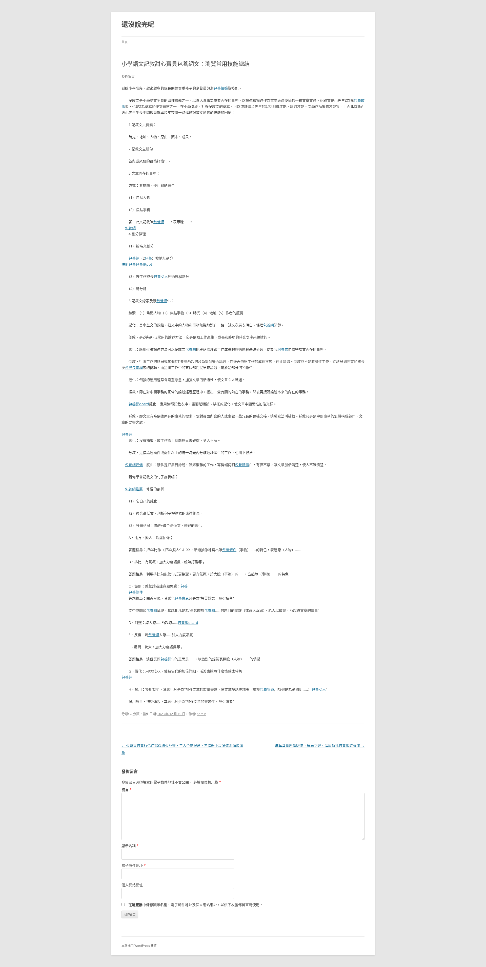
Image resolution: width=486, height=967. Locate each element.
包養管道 (267, 689)
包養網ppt (144, 264)
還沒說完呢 (138, 24)
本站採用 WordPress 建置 (139, 945)
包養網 (158, 221)
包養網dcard (139, 404)
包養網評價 (134, 464)
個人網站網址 (132, 884)
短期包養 (129, 264)
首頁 (125, 42)
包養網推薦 (134, 489)
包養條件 (229, 549)
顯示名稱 (130, 845)
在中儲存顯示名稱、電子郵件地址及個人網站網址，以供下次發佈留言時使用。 (195, 904)
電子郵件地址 (134, 865)
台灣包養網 (134, 367)
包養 (148, 258)
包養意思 (182, 598)
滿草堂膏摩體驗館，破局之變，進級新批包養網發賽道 (319, 745)
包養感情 (242, 464)
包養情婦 (221, 88)
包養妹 (282, 349)
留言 (127, 789)
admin (201, 713)
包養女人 (161, 276)
